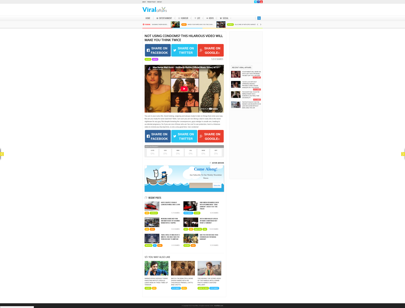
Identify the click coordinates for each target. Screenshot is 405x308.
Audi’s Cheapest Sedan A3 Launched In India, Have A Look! (170, 203)
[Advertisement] (224, 9)
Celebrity (213, 24)
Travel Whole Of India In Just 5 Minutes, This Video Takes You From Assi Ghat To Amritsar (170, 237)
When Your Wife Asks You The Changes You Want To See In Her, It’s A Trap (185, 24)
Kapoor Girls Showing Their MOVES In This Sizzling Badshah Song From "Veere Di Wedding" (251, 105)
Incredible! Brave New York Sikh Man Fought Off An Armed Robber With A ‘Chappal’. (170, 221)
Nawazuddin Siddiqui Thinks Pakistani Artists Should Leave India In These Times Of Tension (156, 281)
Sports (184, 288)
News (147, 213)
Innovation (148, 245)
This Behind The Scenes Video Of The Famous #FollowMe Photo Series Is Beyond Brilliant (209, 281)
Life (155, 245)
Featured (148, 59)
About (144, 2)
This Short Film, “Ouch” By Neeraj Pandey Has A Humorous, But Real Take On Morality (250, 84)
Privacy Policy (151, 2)
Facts (185, 229)
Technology (154, 213)
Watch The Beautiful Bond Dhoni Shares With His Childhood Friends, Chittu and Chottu (182, 281)
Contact (159, 2)
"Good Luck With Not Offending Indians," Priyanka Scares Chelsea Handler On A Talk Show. (250, 74)
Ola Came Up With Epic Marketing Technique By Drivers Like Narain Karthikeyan (232, 24)
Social (193, 245)
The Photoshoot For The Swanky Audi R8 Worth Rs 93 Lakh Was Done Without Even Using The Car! (251, 95)
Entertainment (188, 213)
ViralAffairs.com (218, 305)
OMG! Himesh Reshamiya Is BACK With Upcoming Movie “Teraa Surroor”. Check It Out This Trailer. (209, 205)
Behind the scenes (203, 288)
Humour (155, 59)
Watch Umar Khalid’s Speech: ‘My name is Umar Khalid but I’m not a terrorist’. (209, 221)
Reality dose (198, 229)
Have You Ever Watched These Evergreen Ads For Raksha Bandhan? (209, 237)
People (167, 24)
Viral (205, 229)
